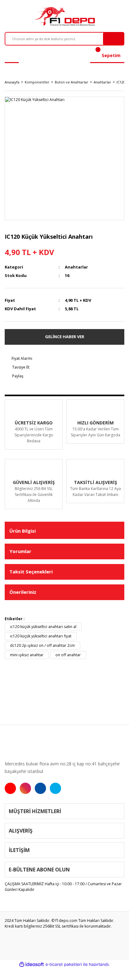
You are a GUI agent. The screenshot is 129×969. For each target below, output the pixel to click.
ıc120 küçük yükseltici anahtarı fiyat (40, 636)
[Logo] (64, 16)
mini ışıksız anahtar (27, 655)
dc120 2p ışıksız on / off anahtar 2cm (42, 645)
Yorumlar (20, 551)
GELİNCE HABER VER (64, 336)
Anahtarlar (76, 267)
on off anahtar (68, 655)
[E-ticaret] (63, 964)
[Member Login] (12, 55)
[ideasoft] (31, 964)
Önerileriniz (22, 592)
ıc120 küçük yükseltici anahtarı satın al (43, 626)
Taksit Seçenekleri (31, 571)
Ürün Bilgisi (22, 531)
